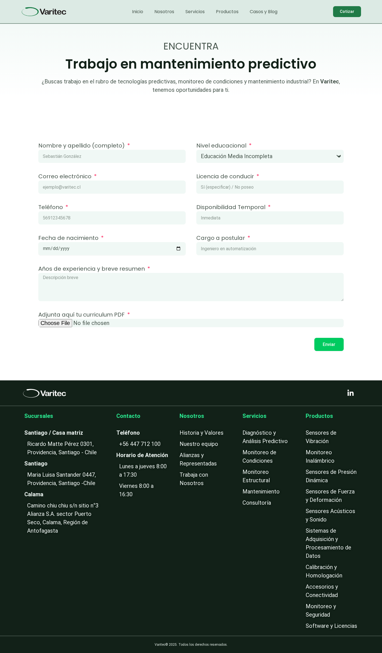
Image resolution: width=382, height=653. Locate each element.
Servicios (195, 11)
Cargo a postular (221, 238)
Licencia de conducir (225, 177)
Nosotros (164, 11)
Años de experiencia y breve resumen (92, 269)
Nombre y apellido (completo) (82, 146)
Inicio (137, 11)
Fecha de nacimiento (69, 238)
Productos (227, 11)
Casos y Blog (263, 11)
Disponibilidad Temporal (231, 207)
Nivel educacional (222, 146)
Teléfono (51, 207)
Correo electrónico (65, 177)
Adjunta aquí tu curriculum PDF (82, 315)
